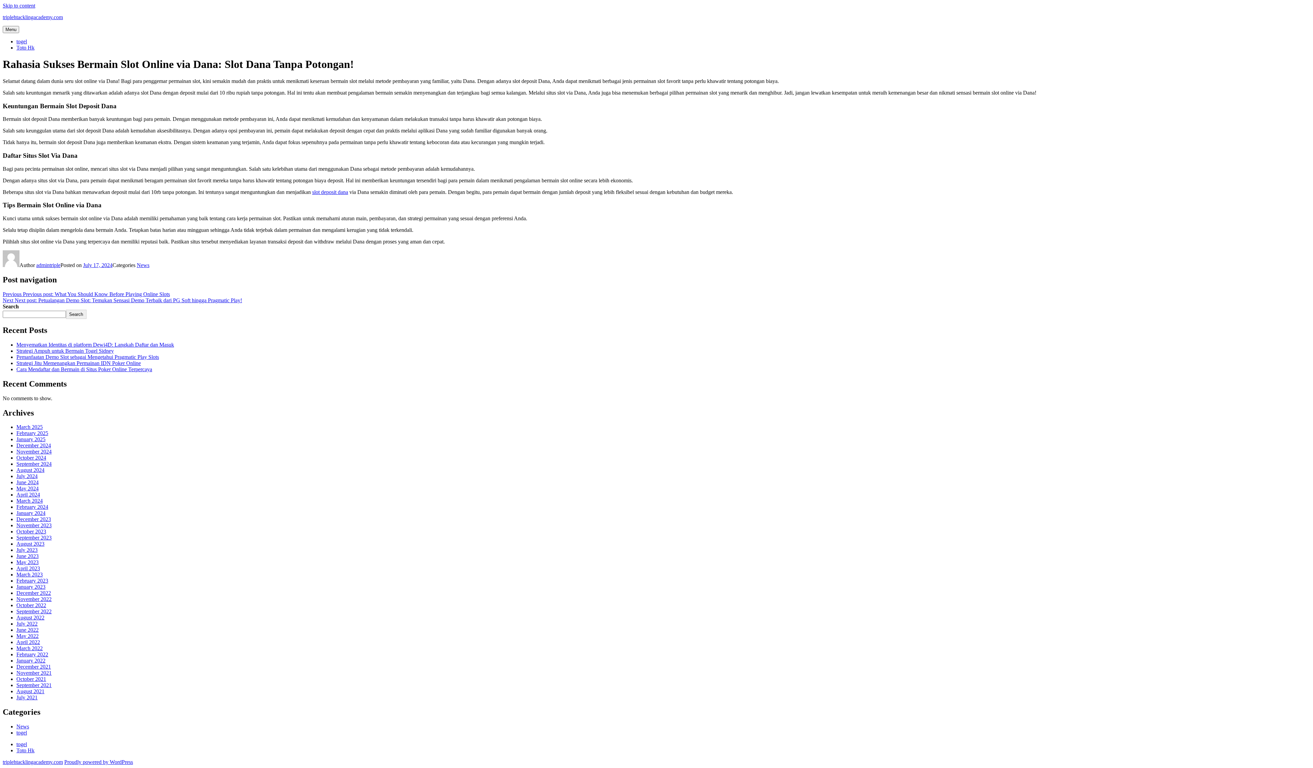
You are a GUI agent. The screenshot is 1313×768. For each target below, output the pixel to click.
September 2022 (34, 611)
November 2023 (34, 525)
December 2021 (33, 667)
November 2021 (34, 673)
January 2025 (30, 439)
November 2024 (34, 452)
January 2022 (30, 661)
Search (11, 306)
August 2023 (30, 544)
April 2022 (28, 642)
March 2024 (29, 501)
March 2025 (29, 427)
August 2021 (30, 691)
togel (21, 41)
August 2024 (30, 470)
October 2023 (31, 531)
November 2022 (34, 599)
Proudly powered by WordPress (98, 762)
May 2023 (27, 562)
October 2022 (31, 605)
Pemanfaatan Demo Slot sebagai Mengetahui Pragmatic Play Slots (87, 357)
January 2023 (30, 587)
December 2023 (33, 519)
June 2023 (27, 556)
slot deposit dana (330, 192)
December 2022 (33, 593)
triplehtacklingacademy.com (33, 17)
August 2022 (30, 617)
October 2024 (31, 458)
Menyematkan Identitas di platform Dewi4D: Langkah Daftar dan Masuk (95, 345)
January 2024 (30, 513)
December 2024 (33, 445)
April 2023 (28, 568)
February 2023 (32, 581)
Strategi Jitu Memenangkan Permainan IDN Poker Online (78, 363)
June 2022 (27, 630)
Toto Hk (25, 48)
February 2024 (32, 507)
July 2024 (27, 476)
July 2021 (27, 697)
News (143, 265)
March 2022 (29, 648)
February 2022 (32, 654)
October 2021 (31, 679)
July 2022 (27, 624)
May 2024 (27, 488)
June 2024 (27, 482)
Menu (10, 29)
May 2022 (27, 636)
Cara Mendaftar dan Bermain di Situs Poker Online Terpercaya (84, 369)
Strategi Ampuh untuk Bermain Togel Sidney (65, 351)
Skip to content (19, 6)
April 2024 (28, 495)
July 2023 (27, 550)
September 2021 (34, 685)
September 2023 (34, 538)
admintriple (48, 265)
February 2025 (32, 433)
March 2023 (29, 574)
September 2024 (34, 464)
